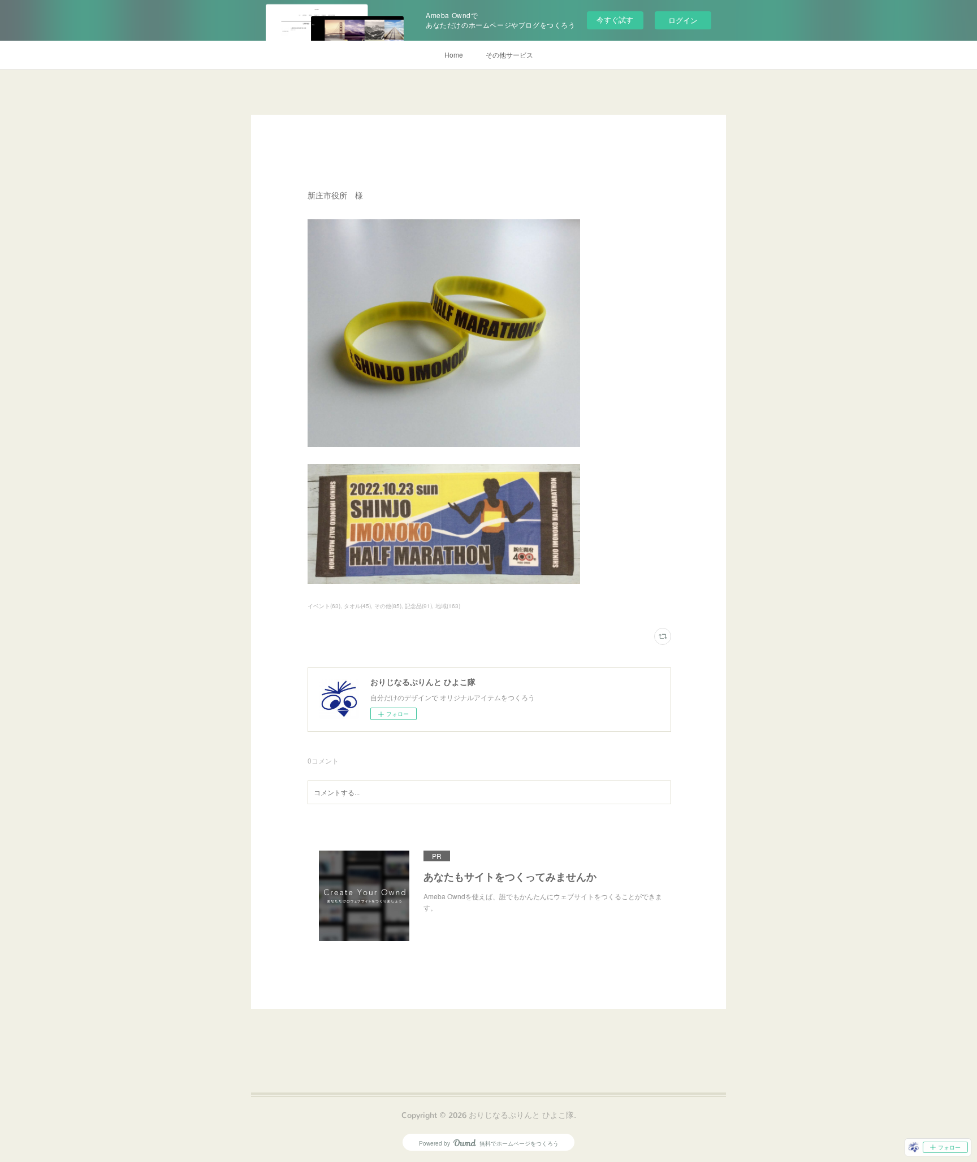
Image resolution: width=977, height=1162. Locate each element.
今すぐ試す (614, 19)
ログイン (683, 20)
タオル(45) (357, 606)
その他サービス (509, 54)
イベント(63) (324, 606)
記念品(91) (418, 606)
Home (453, 54)
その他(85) (387, 606)
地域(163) (447, 606)
